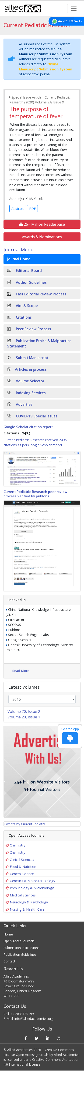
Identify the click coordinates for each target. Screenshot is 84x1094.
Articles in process (31, 369)
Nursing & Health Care (27, 909)
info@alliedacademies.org (33, 1018)
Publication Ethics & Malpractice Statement (39, 343)
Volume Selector (29, 381)
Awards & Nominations (42, 236)
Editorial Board (28, 270)
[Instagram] (58, 1038)
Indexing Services (30, 392)
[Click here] (42, 468)
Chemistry (17, 845)
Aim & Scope (26, 305)
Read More (20, 670)
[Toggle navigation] (73, 8)
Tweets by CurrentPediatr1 (25, 824)
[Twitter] (36, 1038)
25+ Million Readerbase (44, 224)
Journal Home (18, 259)
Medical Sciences (23, 895)
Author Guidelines (31, 282)
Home (8, 934)
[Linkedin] (47, 1038)
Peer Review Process (33, 329)
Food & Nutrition (23, 866)
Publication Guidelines (20, 954)
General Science (22, 874)
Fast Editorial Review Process (40, 294)
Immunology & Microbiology (32, 888)
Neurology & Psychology (29, 902)
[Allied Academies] (23, 8)
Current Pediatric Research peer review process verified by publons (35, 494)
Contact (9, 961)
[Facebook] (25, 1038)
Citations (23, 317)
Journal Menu (19, 249)
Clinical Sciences (22, 859)
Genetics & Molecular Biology (32, 881)
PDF (32, 208)
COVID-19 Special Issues (36, 416)
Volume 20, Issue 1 (23, 717)
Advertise (23, 404)
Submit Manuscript (32, 357)
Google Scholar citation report (28, 427)
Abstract (17, 208)
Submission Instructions (21, 947)
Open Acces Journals (19, 941)
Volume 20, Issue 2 (23, 711)
